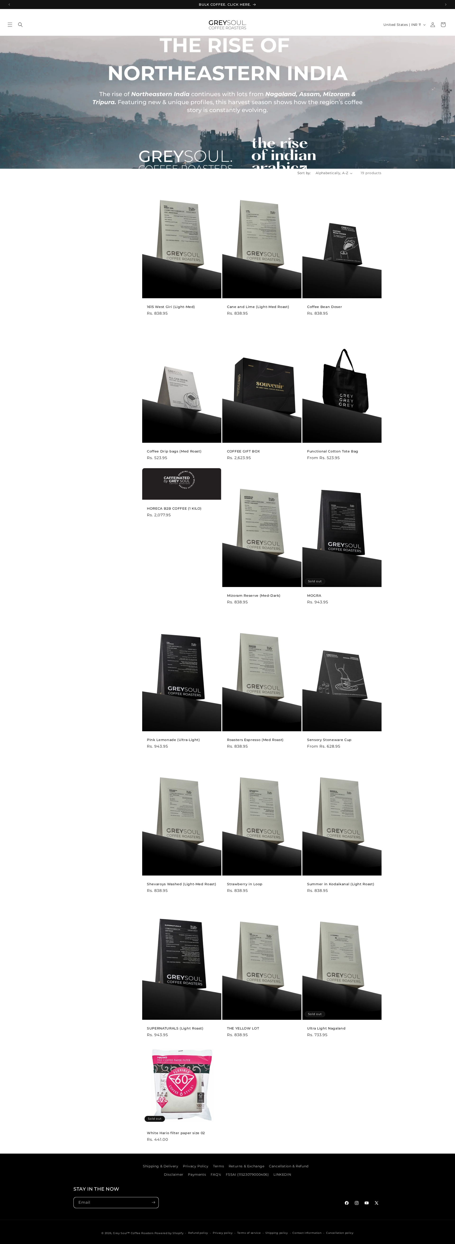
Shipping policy (276, 1233)
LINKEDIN (282, 1174)
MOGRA (314, 595)
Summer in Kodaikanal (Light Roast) (340, 884)
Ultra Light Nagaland (326, 1028)
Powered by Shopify (169, 1233)
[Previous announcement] (9, 4)
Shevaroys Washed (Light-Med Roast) (181, 884)
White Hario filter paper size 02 (176, 1133)
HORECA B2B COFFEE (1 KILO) (174, 508)
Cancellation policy (339, 1233)
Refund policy (198, 1233)
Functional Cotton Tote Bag (332, 451)
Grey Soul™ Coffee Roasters (133, 1233)
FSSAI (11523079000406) (247, 1174)
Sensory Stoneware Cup (329, 740)
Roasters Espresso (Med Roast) (255, 740)
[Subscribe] (153, 1202)
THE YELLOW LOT (243, 1028)
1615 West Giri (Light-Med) (171, 307)
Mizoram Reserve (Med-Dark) (254, 595)
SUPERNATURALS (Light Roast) (175, 1028)
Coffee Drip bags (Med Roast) (174, 451)
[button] (10, 24)
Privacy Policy (195, 1166)
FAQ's (216, 1174)
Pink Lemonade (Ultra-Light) (173, 740)
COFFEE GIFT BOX (243, 451)
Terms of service (249, 1233)
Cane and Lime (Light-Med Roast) (258, 307)
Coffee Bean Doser (324, 307)
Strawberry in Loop (245, 884)
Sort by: (304, 173)
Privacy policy (223, 1233)
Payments (197, 1174)
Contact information (306, 1233)
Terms (218, 1166)
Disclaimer (173, 1174)
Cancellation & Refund (289, 1166)
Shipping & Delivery (160, 1166)
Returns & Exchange (246, 1166)
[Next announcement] (446, 4)
